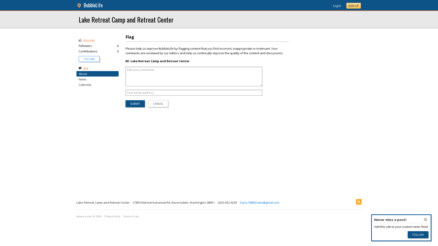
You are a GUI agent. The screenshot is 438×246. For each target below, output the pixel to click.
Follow (89, 59)
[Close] (425, 219)
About (83, 74)
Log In (337, 6)
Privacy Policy (112, 216)
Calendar (85, 85)
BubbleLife (93, 5)
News (82, 79)
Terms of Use (131, 216)
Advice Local (83, 216)
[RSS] (359, 202)
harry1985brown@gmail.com (259, 202)
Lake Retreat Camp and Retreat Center (126, 19)
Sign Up (353, 6)
